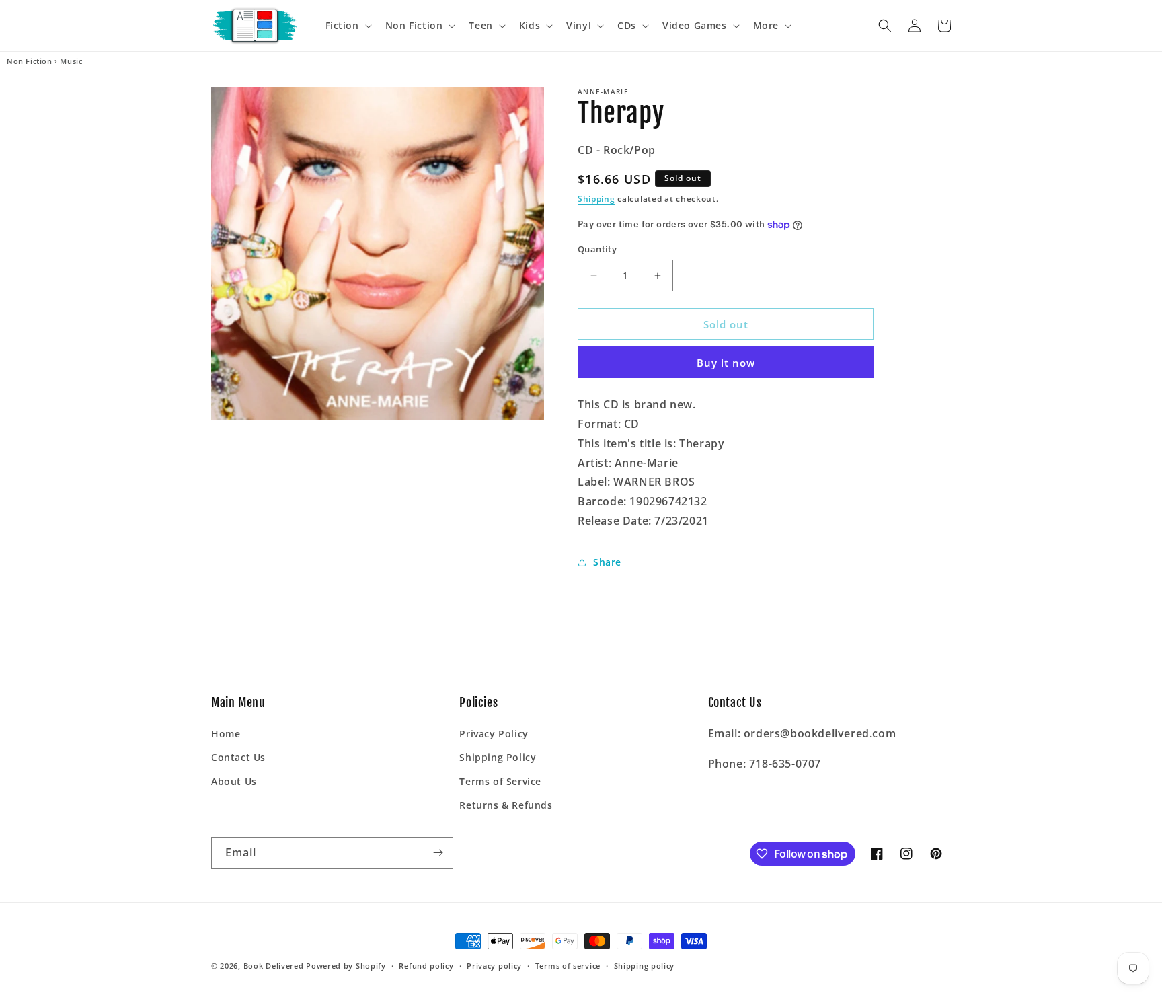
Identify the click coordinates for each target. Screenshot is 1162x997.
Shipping (596, 199)
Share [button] (607, 562)
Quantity (597, 249)
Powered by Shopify (346, 966)
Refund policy (426, 966)
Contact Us (238, 757)
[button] (347, 25)
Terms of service (568, 966)
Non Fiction (29, 61)
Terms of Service (500, 781)
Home (225, 733)
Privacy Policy (493, 733)
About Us (234, 781)
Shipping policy (644, 966)
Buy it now (726, 362)
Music (71, 61)
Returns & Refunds (505, 805)
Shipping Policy (497, 757)
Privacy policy (494, 966)
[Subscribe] (438, 853)
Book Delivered (273, 966)
